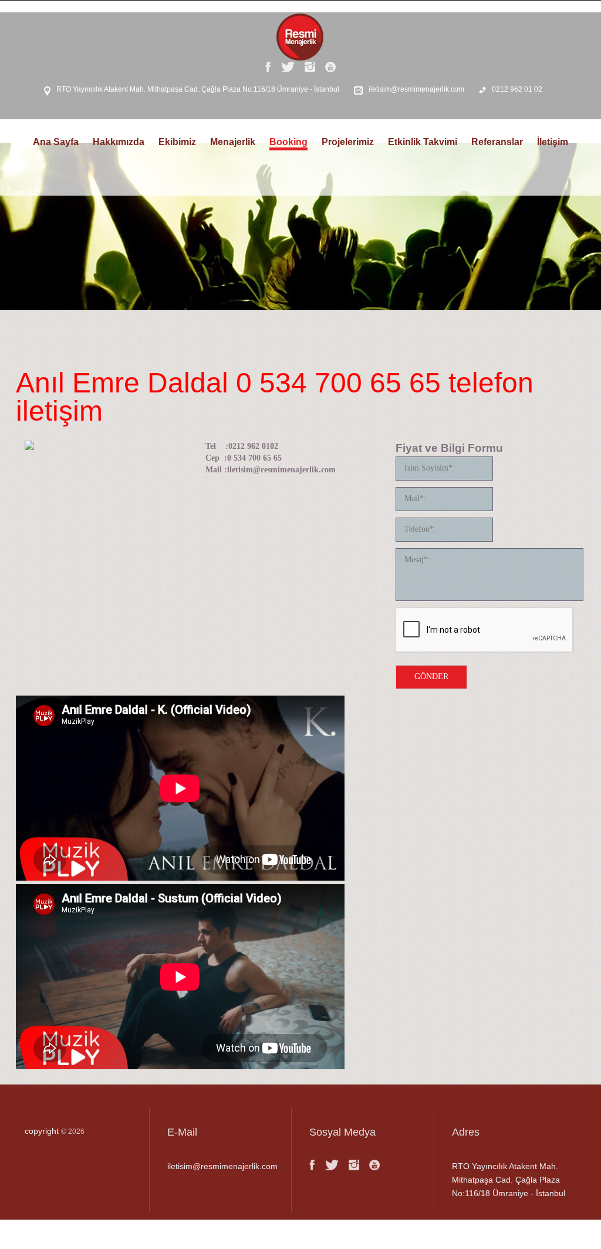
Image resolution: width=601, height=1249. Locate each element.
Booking (288, 142)
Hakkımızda (118, 142)
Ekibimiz (177, 142)
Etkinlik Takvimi (422, 142)
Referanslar (497, 142)
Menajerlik (232, 142)
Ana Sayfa (56, 142)
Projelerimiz (348, 142)
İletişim (552, 142)
